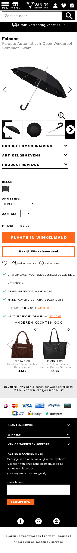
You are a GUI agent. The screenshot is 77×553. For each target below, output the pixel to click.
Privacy (50, 536)
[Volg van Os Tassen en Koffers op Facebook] (21, 523)
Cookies (63, 536)
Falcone (55, 316)
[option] (38, 25)
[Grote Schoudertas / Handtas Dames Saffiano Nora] (54, 358)
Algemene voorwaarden (24, 536)
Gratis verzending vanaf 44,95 (41, 25)
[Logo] (38, 5)
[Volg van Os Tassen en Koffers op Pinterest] (56, 523)
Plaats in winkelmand (39, 237)
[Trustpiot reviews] (55, 409)
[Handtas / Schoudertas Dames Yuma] (22, 358)
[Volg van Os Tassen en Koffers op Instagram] (39, 523)
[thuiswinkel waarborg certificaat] (36, 409)
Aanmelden (21, 502)
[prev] (6, 92)
